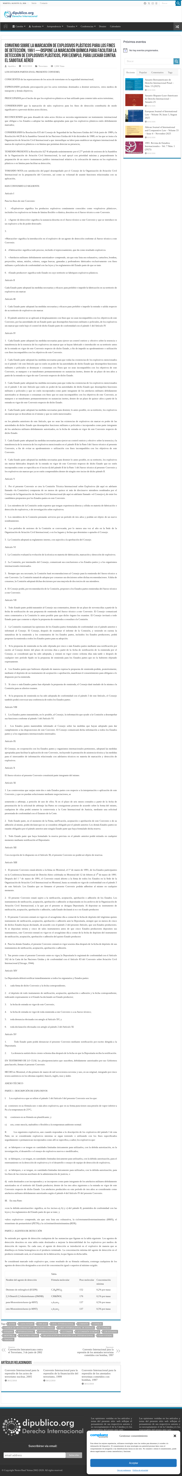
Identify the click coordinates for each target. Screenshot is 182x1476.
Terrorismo (43, 66)
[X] (149, 3)
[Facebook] (145, 3)
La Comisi (67, 1332)
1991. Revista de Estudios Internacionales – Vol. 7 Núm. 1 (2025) (160, 146)
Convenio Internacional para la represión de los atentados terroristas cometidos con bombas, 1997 (95, 1351)
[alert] (152, 50)
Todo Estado (105, 1336)
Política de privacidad (101, 1435)
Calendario (115, 26)
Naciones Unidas (29, 1336)
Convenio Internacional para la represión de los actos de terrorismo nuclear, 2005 (22, 1373)
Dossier (102, 26)
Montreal (9, 1336)
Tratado (8, 1339)
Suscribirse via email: (42, 1446)
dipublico (12, 66)
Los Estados (110, 1332)
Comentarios (157, 72)
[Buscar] (178, 3)
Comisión (83, 1324)
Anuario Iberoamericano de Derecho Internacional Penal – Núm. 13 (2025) (159, 82)
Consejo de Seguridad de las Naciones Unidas (29, 1328)
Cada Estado (26, 1324)
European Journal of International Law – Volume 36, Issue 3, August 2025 (161, 114)
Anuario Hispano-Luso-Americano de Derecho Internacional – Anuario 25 (161, 98)
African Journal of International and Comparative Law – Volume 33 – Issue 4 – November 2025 (162, 130)
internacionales (48, 1332)
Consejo (97, 1324)
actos (12, 1324)
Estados (8, 1332)
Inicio (34, 3)
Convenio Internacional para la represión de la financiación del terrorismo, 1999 (60, 1373)
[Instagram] (152, 3)
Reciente (130, 72)
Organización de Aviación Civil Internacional (68, 1336)
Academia (36, 26)
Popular (143, 72)
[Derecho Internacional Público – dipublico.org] (21, 14)
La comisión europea (88, 1332)
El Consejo (104, 1328)
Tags (170, 72)
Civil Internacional (63, 1324)
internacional (26, 1332)
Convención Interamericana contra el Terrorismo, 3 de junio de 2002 (25, 1350)
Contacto (43, 3)
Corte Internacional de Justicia (76, 1328)
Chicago (42, 1324)
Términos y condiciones (102, 1440)
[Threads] (156, 3)
